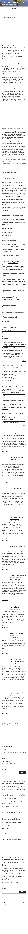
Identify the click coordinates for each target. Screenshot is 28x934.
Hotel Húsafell (14, 430)
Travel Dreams (13, 2)
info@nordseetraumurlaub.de (18, 344)
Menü (14, 8)
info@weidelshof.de (13, 263)
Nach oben (24, 360)
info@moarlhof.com (10, 419)
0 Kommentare (5, 451)
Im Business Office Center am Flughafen (11, 757)
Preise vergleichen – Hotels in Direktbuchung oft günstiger (17, 661)
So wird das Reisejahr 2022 (18, 575)
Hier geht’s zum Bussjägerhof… (10, 172)
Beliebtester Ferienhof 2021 (10, 17)
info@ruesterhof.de (19, 246)
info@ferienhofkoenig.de (13, 221)
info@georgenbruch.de (18, 312)
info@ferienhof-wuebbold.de (9, 297)
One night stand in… (16, 488)
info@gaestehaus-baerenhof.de (16, 281)
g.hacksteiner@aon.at (15, 392)
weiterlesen (4, 449)
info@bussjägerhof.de (7, 232)
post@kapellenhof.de (15, 327)
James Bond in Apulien (17, 633)
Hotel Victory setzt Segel (17, 692)
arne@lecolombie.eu (7, 405)
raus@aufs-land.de (16, 354)
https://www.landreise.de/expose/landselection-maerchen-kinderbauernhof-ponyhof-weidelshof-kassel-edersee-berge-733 (13, 268)
